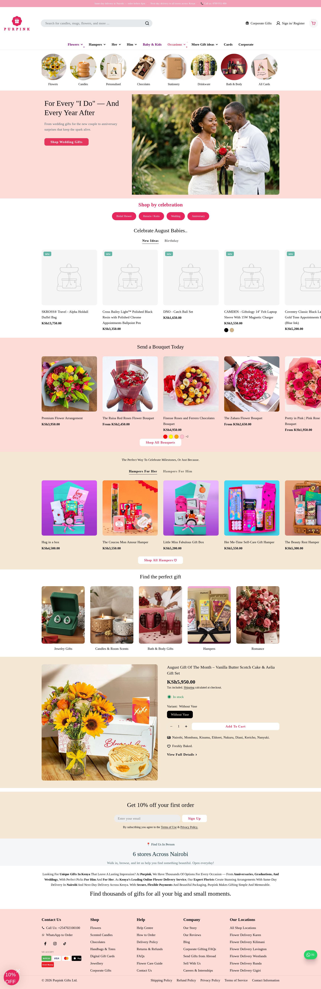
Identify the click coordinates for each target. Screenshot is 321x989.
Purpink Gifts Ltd (65, 980)
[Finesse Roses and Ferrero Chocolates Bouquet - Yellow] (171, 437)
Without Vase (180, 714)
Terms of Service (236, 980)
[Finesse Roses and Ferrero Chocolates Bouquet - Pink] (182, 437)
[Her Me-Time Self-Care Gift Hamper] (252, 508)
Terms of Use (169, 827)
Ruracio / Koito (151, 216)
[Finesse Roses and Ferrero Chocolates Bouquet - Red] (165, 437)
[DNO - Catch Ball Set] (191, 277)
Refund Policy (186, 980)
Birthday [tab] (172, 241)
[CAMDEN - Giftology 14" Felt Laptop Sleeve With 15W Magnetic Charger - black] (226, 330)
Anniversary (198, 216)
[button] (11, 977)
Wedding (175, 216)
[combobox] (96, 23)
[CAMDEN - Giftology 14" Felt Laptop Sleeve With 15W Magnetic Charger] (252, 277)
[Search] (147, 23)
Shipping (189, 687)
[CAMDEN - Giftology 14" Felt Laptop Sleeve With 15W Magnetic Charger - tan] (232, 330)
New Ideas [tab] (150, 241)
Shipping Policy (161, 980)
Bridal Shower (124, 216)
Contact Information (265, 980)
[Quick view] (92, 257)
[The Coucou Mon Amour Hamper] (130, 508)
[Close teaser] (18, 971)
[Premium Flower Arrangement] (69, 384)
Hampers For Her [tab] (143, 471)
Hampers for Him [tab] (177, 471)
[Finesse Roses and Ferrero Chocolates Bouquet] (191, 384)
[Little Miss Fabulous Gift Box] (191, 508)
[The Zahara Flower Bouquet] (252, 384)
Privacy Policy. (189, 827)
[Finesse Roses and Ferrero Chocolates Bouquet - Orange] (176, 437)
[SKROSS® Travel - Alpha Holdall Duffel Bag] (69, 277)
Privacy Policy (210, 980)
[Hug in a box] (69, 508)
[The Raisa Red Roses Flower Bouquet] (130, 384)
